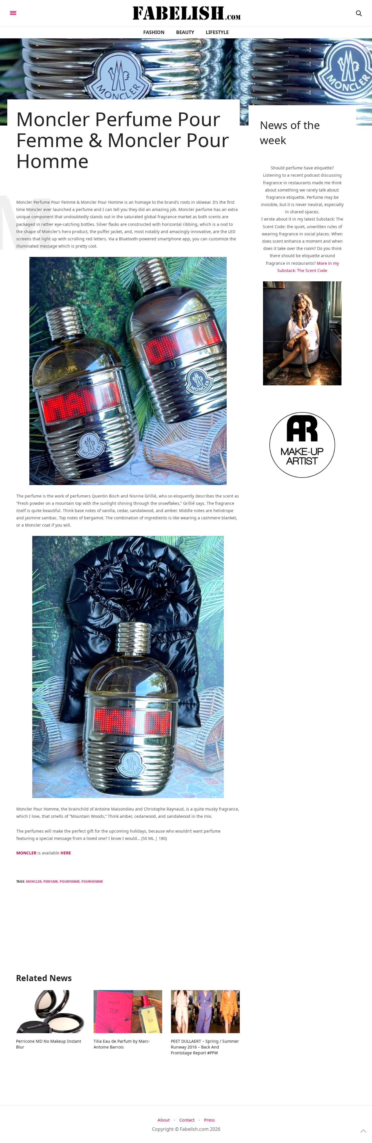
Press (209, 1120)
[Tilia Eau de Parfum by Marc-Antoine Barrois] (128, 1011)
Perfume (50, 881)
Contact (186, 1120)
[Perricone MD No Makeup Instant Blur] (50, 1011)
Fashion (153, 32)
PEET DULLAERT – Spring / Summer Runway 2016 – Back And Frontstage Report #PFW (205, 1047)
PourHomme (92, 881)
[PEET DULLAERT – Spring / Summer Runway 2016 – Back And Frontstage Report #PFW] (205, 1011)
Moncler (34, 881)
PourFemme (70, 881)
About (164, 1120)
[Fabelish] (61, 12)
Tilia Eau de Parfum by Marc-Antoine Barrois (122, 1044)
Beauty (185, 32)
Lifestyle (217, 32)
